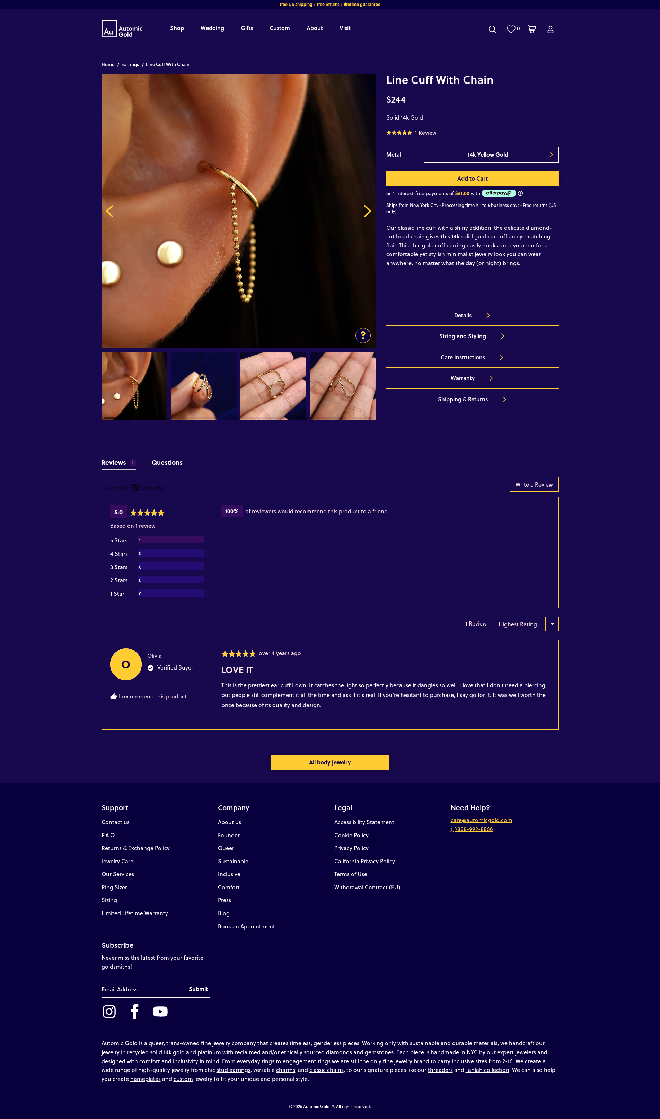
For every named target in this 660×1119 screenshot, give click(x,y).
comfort (149, 1061)
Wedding (212, 28)
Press (224, 900)
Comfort (229, 887)
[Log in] (550, 29)
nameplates (145, 1079)
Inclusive (229, 874)
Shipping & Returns (463, 399)
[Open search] (492, 29)
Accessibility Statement (364, 822)
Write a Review (534, 484)
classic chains (326, 1070)
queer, (157, 1043)
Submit (198, 989)
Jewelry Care (117, 861)
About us (229, 822)
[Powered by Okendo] (133, 487)
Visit (345, 28)
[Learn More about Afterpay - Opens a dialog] (520, 193)
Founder (229, 835)
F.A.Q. (109, 835)
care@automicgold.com (481, 820)
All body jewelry (330, 762)
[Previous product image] (109, 211)
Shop (177, 28)
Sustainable (233, 861)
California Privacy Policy (364, 861)
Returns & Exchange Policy (136, 848)
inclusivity (185, 1061)
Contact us (116, 822)
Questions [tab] (167, 462)
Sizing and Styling (462, 336)
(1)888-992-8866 (472, 829)
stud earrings (233, 1070)
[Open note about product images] (363, 335)
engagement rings (307, 1061)
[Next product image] (367, 211)
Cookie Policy (351, 835)
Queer (226, 848)
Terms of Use (350, 874)
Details (463, 315)
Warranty (463, 378)
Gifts (247, 28)
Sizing (109, 900)
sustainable (424, 1043)
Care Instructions (463, 357)
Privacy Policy (351, 848)
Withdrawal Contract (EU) (367, 887)
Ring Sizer (114, 887)
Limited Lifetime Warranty (135, 913)
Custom (280, 28)
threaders (440, 1070)
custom (183, 1079)
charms (285, 1070)
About (315, 28)
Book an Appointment (246, 926)
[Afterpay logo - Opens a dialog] (498, 193)
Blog (224, 913)
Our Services (118, 874)
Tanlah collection (487, 1070)
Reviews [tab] (118, 462)
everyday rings (255, 1061)
